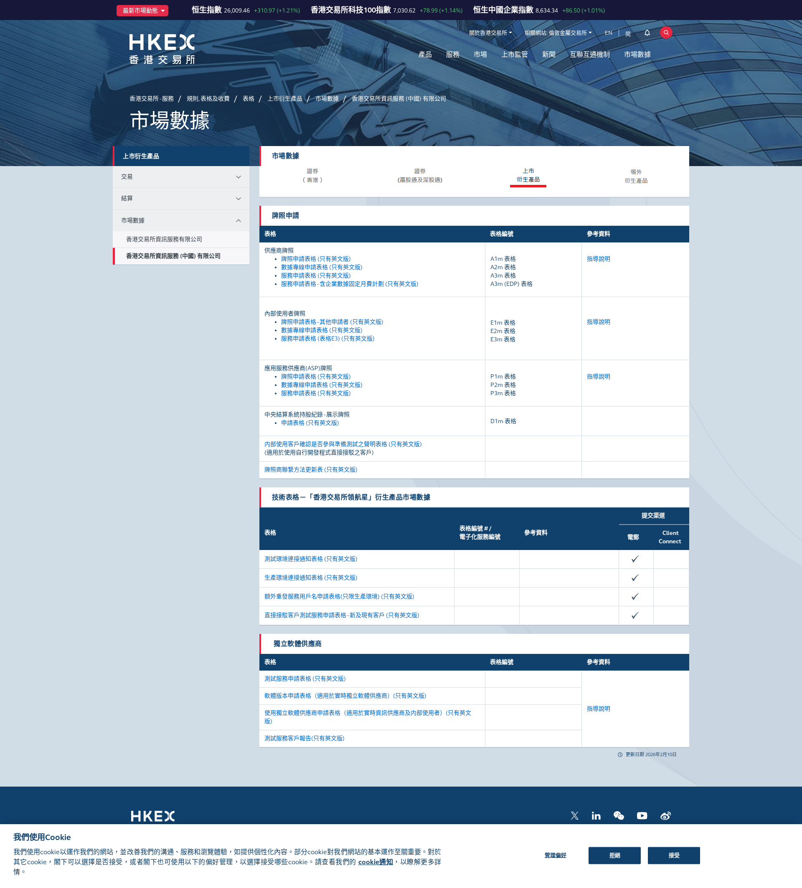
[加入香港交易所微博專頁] (665, 815)
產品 (425, 54)
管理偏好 (556, 855)
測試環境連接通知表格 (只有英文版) (311, 559)
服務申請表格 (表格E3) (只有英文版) (328, 338)
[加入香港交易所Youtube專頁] (642, 815)
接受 (674, 855)
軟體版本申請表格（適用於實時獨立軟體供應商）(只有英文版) (345, 695)
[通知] (647, 34)
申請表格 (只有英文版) (310, 422)
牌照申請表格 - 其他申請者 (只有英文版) (332, 321)
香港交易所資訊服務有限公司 (164, 239)
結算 (127, 198)
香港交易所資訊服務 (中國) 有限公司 (173, 256)
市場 (480, 54)
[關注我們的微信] (619, 815)
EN (608, 33)
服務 (452, 54)
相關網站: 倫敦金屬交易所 (556, 33)
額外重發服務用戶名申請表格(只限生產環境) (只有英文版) (339, 596)
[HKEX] (183, 49)
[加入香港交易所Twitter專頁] (575, 815)
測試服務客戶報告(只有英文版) (304, 738)
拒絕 (614, 855)
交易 (127, 176)
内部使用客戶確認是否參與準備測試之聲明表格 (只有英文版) (343, 444)
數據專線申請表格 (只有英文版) (322, 267)
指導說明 (598, 258)
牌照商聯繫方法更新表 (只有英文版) (311, 469)
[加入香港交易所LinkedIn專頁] (596, 815)
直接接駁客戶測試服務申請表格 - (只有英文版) (341, 615)
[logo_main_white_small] (163, 820)
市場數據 (637, 54)
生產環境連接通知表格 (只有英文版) (311, 577)
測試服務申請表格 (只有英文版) (305, 678)
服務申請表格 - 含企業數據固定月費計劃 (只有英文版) (350, 284)
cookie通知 (375, 862)
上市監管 (514, 54)
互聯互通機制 (590, 54)
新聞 (549, 54)
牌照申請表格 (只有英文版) (316, 258)
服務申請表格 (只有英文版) (316, 275)
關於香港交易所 (488, 33)
